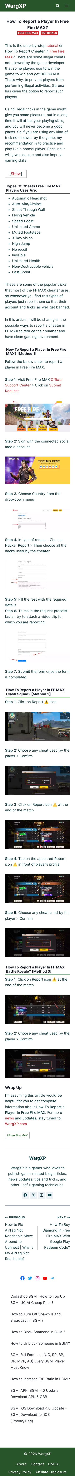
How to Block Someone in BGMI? (37, 1332)
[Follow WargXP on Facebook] (25, 1195)
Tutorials (49, 33)
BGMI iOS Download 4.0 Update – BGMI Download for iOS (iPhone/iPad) (38, 1414)
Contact (37, 1464)
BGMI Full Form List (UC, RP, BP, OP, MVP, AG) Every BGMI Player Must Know (37, 1361)
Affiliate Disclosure (51, 1472)
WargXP (44, 1454)
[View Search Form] (57, 6)
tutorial (52, 45)
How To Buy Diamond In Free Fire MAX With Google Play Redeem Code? (56, 1232)
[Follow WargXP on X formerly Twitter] (33, 1195)
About (21, 1464)
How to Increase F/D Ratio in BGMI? (40, 1379)
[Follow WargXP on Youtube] (49, 1195)
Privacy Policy (19, 1472)
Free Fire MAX (28, 33)
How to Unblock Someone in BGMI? (40, 1343)
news (9, 1118)
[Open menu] (67, 6)
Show (16, 173)
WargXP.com (16, 1124)
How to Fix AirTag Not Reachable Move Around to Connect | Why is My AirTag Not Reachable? (19, 1238)
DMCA (53, 1464)
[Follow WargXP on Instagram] (41, 1195)
